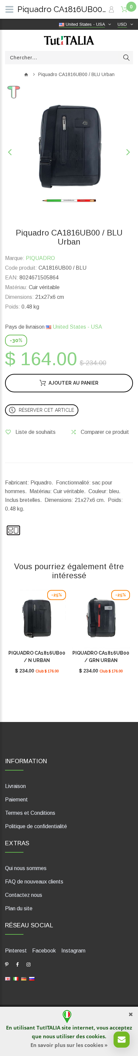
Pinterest (16, 950)
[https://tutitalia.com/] (7, 978)
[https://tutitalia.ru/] (31, 978)
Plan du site (18, 908)
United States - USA (76, 327)
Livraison (15, 786)
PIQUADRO (40, 258)
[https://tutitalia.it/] (15, 978)
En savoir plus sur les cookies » (69, 1045)
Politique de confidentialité (36, 826)
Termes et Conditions (30, 813)
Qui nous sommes (26, 868)
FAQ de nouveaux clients (34, 881)
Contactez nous (23, 895)
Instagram (73, 950)
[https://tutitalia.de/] (23, 978)
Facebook (44, 950)
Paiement (16, 799)
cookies (95, 1036)
